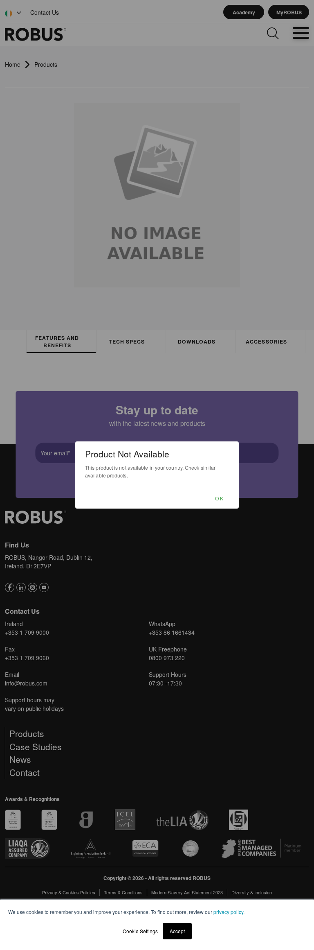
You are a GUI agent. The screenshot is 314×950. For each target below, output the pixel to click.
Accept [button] (177, 930)
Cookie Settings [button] (140, 930)
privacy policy (228, 911)
